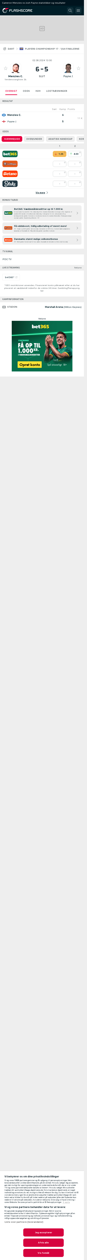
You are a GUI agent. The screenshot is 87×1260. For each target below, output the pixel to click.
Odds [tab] (26, 91)
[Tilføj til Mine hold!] (5, 68)
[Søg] (70, 10)
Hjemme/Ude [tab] (12, 139)
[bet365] (10, 154)
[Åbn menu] (78, 10)
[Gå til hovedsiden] (20, 10)
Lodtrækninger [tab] (56, 91)
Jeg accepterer (43, 1232)
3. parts (66, 1202)
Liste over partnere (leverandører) (24, 1222)
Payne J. (68, 76)
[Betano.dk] (10, 174)
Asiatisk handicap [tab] (60, 139)
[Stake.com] (10, 183)
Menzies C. (15, 76)
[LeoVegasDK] (10, 164)
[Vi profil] (16, 68)
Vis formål (43, 1252)
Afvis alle (43, 1242)
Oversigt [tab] (11, 91)
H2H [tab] (37, 91)
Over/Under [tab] (34, 139)
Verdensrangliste (14, 79)
